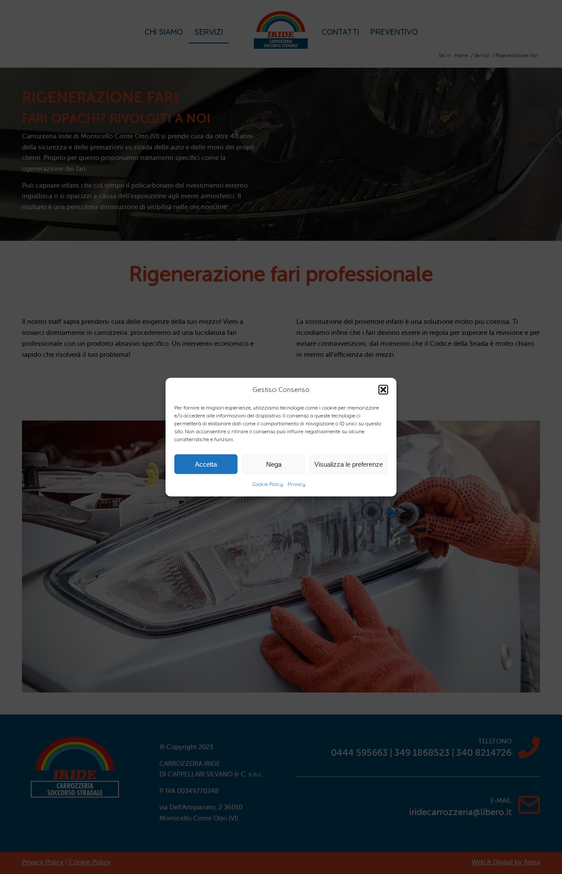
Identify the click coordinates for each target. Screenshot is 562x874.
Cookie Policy (267, 484)
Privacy (297, 484)
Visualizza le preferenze (348, 464)
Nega (273, 464)
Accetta (206, 464)
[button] (383, 389)
